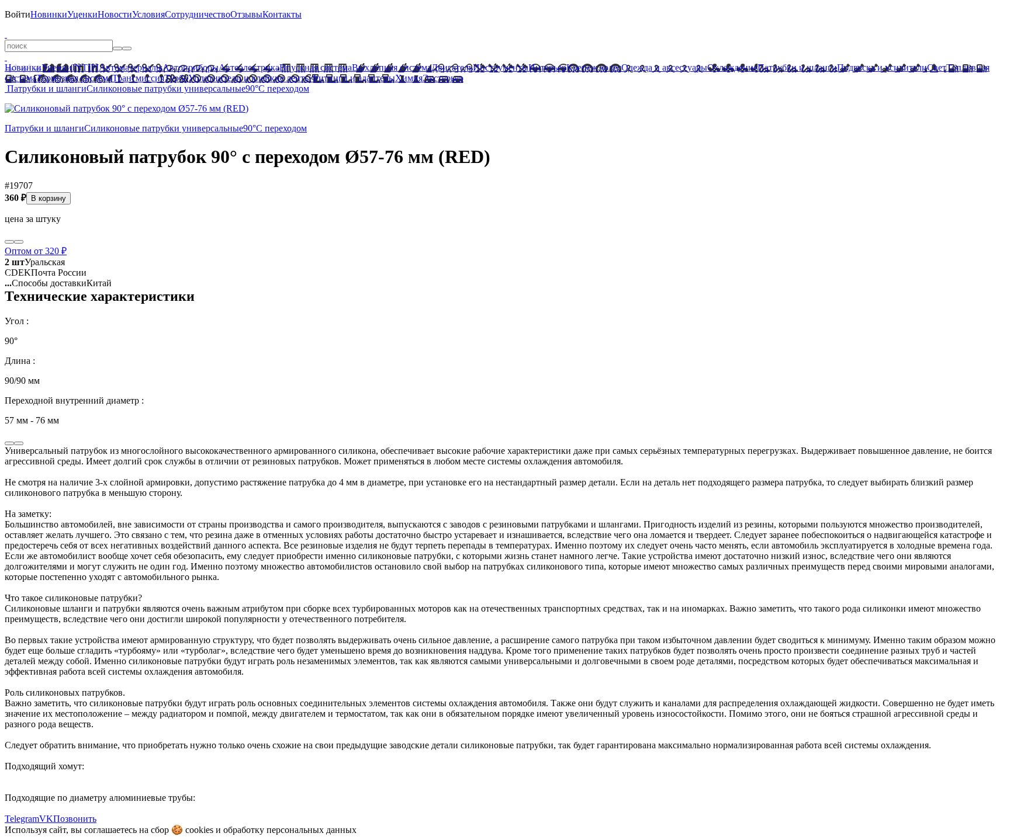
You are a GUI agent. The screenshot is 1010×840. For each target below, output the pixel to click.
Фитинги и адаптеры (353, 78)
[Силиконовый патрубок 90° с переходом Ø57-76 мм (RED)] (126, 108)
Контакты (282, 14)
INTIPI (85, 67)
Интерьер (547, 67)
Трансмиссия (138, 78)
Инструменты (500, 67)
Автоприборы (190, 67)
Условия (148, 14)
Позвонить (74, 819)
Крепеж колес (593, 67)
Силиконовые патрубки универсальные (166, 88)
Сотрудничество (197, 14)
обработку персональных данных (290, 830)
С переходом (283, 88)
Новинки (48, 14)
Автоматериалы (130, 67)
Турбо (176, 78)
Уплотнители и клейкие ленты (249, 78)
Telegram (22, 819)
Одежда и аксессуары (664, 67)
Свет (936, 67)
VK (46, 819)
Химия (409, 78)
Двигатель (452, 67)
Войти (17, 14)
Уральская (35, 262)
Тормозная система (74, 78)
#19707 (19, 185)
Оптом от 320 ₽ (36, 251)
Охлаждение (732, 67)
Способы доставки (46, 283)
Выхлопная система (391, 67)
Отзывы (246, 14)
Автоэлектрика (249, 67)
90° (251, 88)
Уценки (82, 14)
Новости (115, 14)
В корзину (48, 198)
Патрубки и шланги (797, 67)
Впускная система (315, 67)
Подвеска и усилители (882, 67)
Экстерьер (443, 78)
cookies (199, 830)
